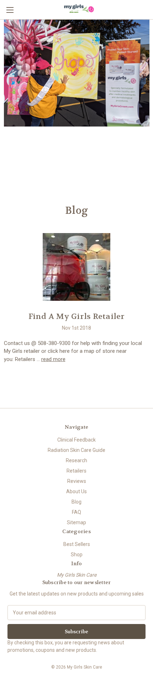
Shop (77, 554)
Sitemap (76, 522)
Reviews (76, 481)
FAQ (76, 512)
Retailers (76, 471)
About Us (76, 491)
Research (76, 460)
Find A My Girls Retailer (76, 316)
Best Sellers (76, 544)
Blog (76, 502)
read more (53, 359)
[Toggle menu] (10, 10)
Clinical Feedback (76, 440)
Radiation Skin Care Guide (76, 450)
